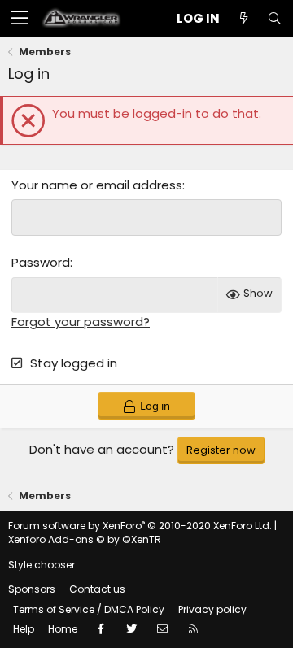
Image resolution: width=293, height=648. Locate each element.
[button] (20, 19)
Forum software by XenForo (140, 526)
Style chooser (41, 565)
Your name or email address (96, 185)
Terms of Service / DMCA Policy (88, 609)
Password (40, 262)
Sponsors (31, 589)
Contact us (97, 589)
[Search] (274, 18)
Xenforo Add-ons (84, 539)
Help (23, 629)
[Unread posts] (243, 18)
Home (62, 629)
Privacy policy (212, 609)
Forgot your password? (80, 321)
